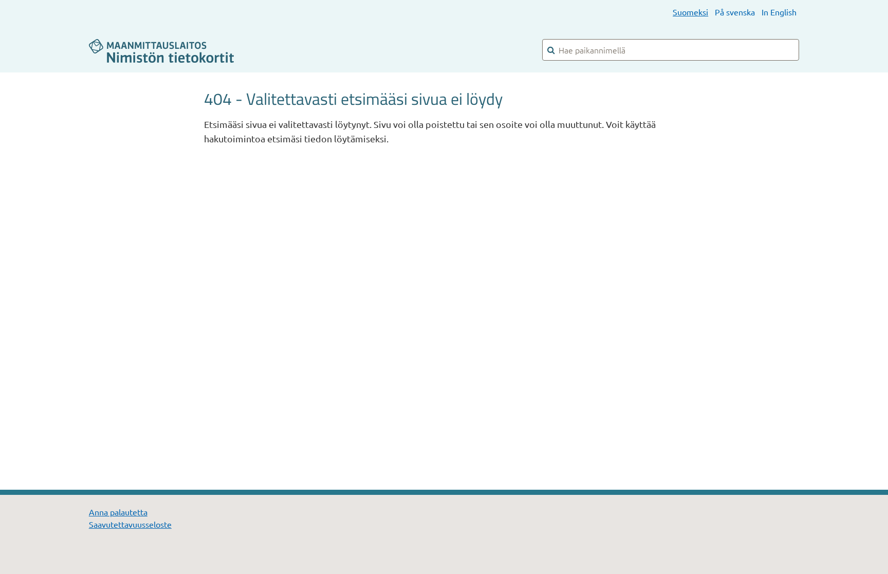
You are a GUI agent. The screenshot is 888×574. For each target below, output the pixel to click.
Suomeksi (690, 12)
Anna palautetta (118, 512)
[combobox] (670, 50)
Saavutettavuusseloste (130, 524)
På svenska (735, 12)
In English (779, 12)
